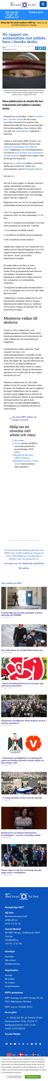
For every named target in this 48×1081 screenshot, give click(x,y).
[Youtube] (15, 1044)
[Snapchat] (36, 1044)
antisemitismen (22, 131)
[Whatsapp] (27, 1044)
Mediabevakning (12, 964)
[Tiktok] (23, 1044)
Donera (18, 443)
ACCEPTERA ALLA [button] (33, 1077)
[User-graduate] (40, 1044)
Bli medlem (19, 440)
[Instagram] (19, 1044)
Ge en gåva (10, 983)
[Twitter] (11, 1044)
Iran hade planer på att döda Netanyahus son (22, 650)
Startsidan (9, 957)
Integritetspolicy (12, 986)
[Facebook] (6, 1044)
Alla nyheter (10, 960)
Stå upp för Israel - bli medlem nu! (12, 15)
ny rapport (18, 163)
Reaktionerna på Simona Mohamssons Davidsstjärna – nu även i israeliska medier (21, 834)
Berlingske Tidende (33, 169)
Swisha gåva (36, 12)
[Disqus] (24, 501)
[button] (40, 48)
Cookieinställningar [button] (14, 1077)
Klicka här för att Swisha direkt (26, 1017)
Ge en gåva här (11, 563)
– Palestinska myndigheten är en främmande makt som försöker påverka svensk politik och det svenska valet (22, 760)
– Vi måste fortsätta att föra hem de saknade (21, 798)
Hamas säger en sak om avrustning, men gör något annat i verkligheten (21, 871)
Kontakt (8, 975)
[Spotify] (31, 1044)
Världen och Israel (20, 420)
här (12, 176)
